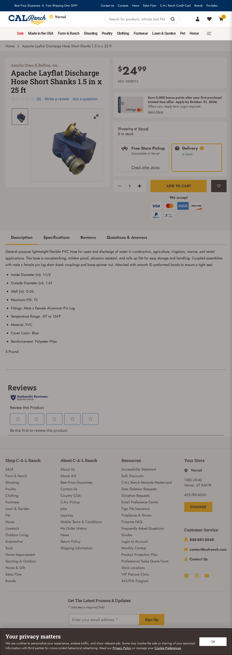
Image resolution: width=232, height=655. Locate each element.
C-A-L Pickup (70, 502)
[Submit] (173, 19)
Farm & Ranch (16, 475)
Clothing (11, 495)
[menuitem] (20, 33)
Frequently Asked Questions (142, 528)
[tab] (21, 238)
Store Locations (133, 567)
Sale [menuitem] (20, 33)
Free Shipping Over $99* (62, 6)
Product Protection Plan (139, 554)
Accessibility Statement (138, 469)
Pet (7, 515)
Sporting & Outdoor (20, 561)
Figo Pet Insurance (135, 508)
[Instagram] (196, 576)
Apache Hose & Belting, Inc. (35, 65)
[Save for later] (219, 186)
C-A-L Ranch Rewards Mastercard (146, 482)
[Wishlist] (209, 19)
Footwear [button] (141, 33)
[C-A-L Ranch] (27, 19)
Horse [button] (194, 33)
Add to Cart (178, 186)
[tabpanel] (116, 303)
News (135, 6)
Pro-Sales (212, 6)
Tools (9, 548)
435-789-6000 (195, 494)
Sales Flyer (149, 6)
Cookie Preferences (168, 648)
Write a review (57, 98)
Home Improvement (20, 554)
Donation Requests (135, 495)
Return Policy (70, 541)
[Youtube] (207, 576)
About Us (67, 469)
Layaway (66, 515)
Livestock (12, 528)
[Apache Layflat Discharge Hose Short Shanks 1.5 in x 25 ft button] (20, 116)
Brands (198, 6)
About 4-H (68, 475)
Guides (126, 535)
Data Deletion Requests (139, 489)
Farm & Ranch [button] (68, 33)
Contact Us (107, 6)
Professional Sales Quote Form (144, 561)
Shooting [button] (90, 33)
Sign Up (151, 619)
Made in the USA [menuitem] (40, 33)
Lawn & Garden (17, 508)
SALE (9, 469)
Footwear (12, 502)
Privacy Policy (122, 648)
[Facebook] (186, 576)
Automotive (14, 541)
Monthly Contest (133, 548)
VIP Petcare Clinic (135, 574)
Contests (123, 6)
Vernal (143, 128)
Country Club (70, 495)
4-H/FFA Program (134, 580)
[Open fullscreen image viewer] (67, 145)
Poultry (10, 489)
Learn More (155, 112)
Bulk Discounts (132, 475)
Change (198, 506)
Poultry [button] (107, 33)
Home (9, 46)
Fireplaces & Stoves (136, 515)
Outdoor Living (16, 535)
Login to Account (134, 541)
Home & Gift (15, 567)
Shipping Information (76, 548)
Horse (9, 521)
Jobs (63, 508)
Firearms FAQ (131, 521)
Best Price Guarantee (27, 6)
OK (213, 641)
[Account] (197, 19)
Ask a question (85, 98)
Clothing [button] (123, 33)
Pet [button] (182, 33)
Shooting (12, 482)
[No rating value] (24, 99)
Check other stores (145, 167)
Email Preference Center (139, 502)
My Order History (73, 528)
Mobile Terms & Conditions (81, 521)
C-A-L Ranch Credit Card (175, 6)
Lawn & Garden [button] (164, 33)
